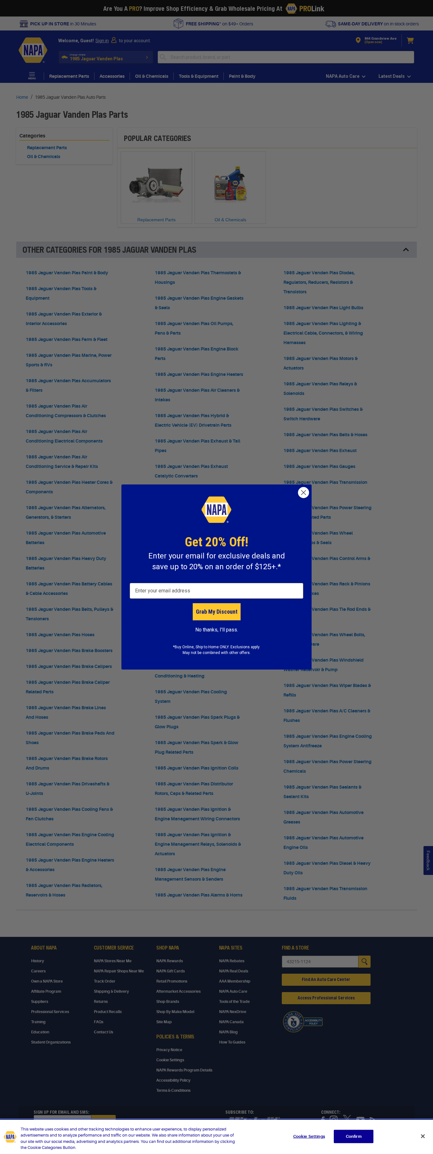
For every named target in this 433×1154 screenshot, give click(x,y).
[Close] (423, 1136)
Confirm (354, 1136)
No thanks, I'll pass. (216, 630)
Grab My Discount (216, 611)
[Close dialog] (303, 492)
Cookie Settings (309, 1136)
